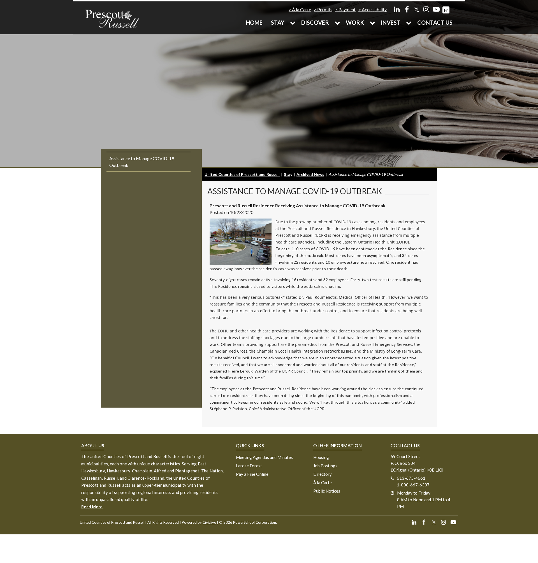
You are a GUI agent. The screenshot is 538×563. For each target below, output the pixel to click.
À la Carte (301, 9)
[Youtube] (436, 9)
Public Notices (326, 490)
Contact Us (435, 22)
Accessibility (374, 9)
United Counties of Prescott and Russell (242, 174)
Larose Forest (249, 465)
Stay (277, 22)
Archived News (310, 174)
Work (355, 22)
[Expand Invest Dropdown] (409, 22)
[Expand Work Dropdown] (372, 22)
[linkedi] (396, 9)
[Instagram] (426, 9)
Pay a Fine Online (252, 474)
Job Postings (325, 465)
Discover (315, 22)
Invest (390, 22)
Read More (92, 506)
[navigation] (112, 18)
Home (254, 22)
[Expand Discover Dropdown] (337, 22)
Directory (322, 474)
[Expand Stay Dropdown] (293, 22)
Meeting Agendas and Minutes (264, 457)
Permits (324, 9)
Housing (321, 457)
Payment (347, 9)
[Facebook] (406, 9)
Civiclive (209, 522)
